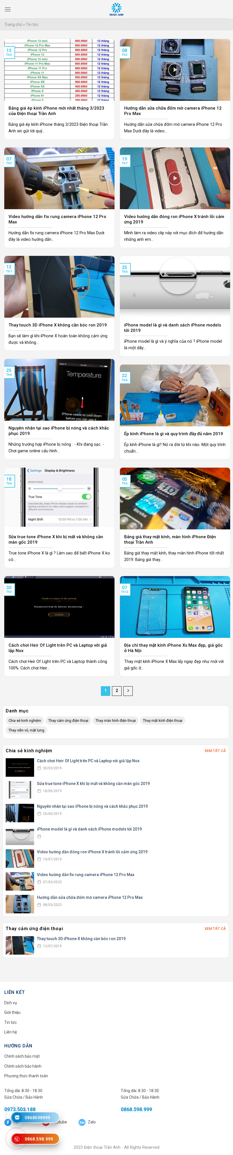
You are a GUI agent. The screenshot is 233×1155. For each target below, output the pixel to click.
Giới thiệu (12, 1012)
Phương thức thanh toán (26, 1076)
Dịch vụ (10, 1002)
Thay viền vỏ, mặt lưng (26, 730)
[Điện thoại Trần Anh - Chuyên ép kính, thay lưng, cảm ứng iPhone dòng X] (116, 9)
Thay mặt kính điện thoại (162, 720)
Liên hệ (10, 1032)
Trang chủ (13, 24)
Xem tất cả (215, 751)
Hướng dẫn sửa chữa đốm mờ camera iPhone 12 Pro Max (90, 897)
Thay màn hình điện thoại (115, 720)
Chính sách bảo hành (22, 1066)
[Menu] (7, 9)
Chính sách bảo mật (22, 1056)
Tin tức (10, 1022)
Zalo (91, 1122)
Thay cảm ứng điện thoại (68, 720)
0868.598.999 (136, 1109)
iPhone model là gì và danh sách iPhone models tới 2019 (89, 829)
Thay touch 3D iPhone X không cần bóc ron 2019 (81, 938)
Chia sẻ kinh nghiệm (25, 720)
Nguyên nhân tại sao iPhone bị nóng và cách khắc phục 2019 (92, 806)
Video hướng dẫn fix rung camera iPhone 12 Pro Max (85, 874)
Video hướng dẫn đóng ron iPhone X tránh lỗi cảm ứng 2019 (92, 852)
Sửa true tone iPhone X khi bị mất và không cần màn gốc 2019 (93, 783)
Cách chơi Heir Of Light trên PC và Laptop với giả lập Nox (88, 761)
